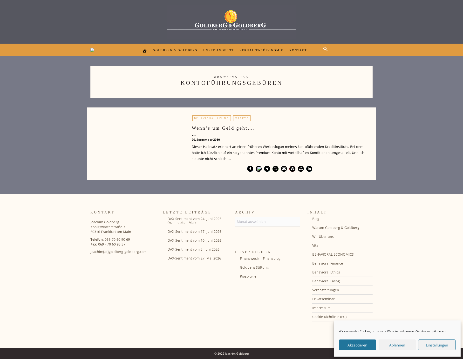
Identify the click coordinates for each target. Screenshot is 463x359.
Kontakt (298, 50)
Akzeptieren (357, 345)
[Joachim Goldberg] (231, 20)
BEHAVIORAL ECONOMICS (333, 254)
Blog (315, 218)
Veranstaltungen (325, 290)
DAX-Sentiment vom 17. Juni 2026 (194, 231)
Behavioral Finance (327, 263)
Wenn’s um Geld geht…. (223, 128)
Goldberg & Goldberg (175, 50)
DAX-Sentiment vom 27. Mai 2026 (194, 258)
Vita (315, 245)
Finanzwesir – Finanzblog (260, 258)
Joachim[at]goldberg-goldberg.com (118, 251)
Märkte (242, 118)
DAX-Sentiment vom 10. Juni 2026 (194, 240)
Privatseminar (323, 299)
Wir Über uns (323, 236)
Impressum (321, 308)
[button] (326, 53)
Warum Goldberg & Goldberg (335, 227)
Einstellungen (437, 345)
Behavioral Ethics (326, 272)
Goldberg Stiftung (254, 267)
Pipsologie (248, 276)
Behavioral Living (211, 118)
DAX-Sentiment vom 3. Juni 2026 (193, 249)
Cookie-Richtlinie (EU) (329, 316)
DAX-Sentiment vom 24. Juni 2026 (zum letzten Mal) (194, 220)
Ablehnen (397, 345)
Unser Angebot (218, 50)
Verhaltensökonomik (261, 50)
